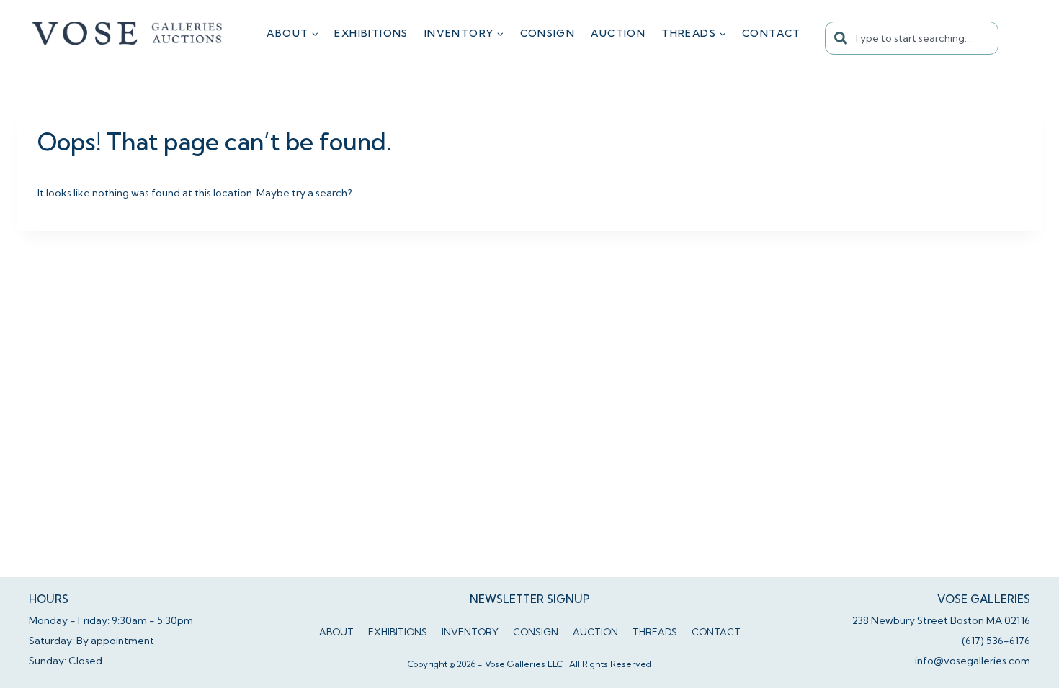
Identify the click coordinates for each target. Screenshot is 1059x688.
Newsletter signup (530, 599)
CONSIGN (548, 33)
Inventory (470, 632)
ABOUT (336, 632)
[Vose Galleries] (127, 33)
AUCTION (618, 33)
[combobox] (911, 38)
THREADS (655, 632)
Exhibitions (371, 33)
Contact (771, 33)
